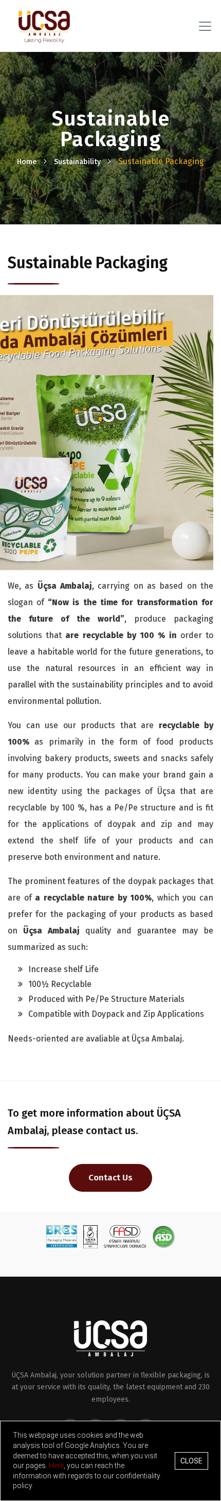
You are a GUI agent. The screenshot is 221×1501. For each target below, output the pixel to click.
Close (191, 1461)
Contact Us (110, 1177)
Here (56, 1465)
